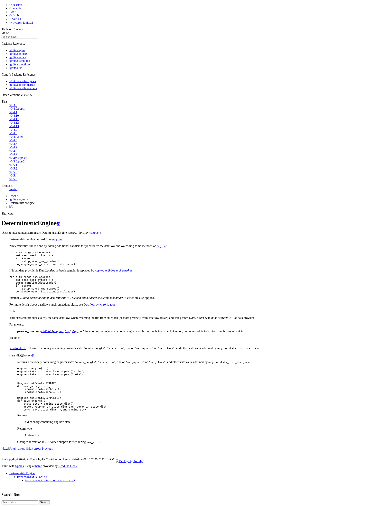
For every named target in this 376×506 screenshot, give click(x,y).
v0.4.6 (13, 143)
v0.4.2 (13, 129)
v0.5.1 (13, 165)
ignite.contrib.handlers (23, 88)
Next (5, 448)
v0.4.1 (13, 112)
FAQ (12, 12)
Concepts (15, 8)
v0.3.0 (13, 105)
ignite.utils (15, 67)
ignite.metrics (17, 57)
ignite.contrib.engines (22, 81)
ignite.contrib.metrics (22, 84)
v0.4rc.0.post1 (18, 158)
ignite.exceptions (19, 64)
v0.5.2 (13, 168)
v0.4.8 (13, 150)
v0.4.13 (14, 126)
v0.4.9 (13, 154)
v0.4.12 (14, 122)
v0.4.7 (13, 147)
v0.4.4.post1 (17, 136)
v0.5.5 (13, 179)
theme (38, 466)
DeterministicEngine (22, 473)
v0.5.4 (13, 175)
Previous (47, 448)
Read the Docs (67, 466)
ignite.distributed (19, 60)
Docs (13, 196)
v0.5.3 (13, 172)
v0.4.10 (14, 115)
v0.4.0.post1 (17, 108)
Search (44, 502)
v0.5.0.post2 (17, 161)
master (13, 189)
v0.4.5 (13, 140)
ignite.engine (17, 50)
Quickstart (15, 4)
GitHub (14, 15)
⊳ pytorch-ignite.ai (21, 22)
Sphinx (19, 466)
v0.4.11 (14, 119)
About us (15, 19)
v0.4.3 (13, 133)
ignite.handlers (18, 53)
